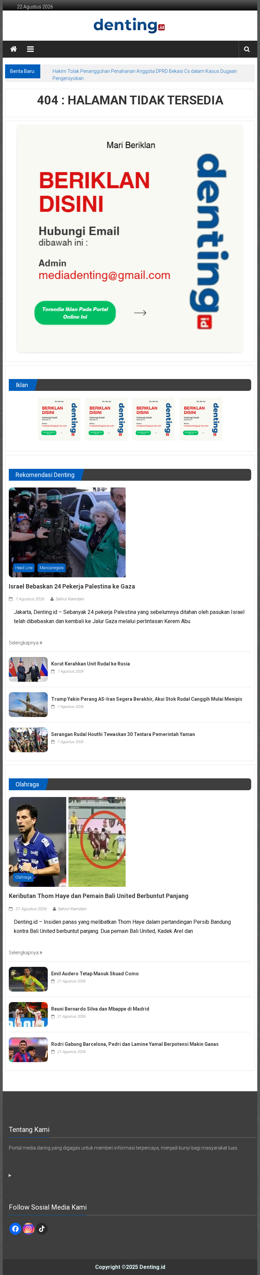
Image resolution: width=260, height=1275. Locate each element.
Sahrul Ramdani (69, 599)
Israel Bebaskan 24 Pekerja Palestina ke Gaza (72, 586)
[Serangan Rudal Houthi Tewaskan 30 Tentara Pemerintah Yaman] (28, 739)
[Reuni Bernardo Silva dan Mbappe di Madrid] (28, 1014)
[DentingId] (130, 25)
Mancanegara (52, 567)
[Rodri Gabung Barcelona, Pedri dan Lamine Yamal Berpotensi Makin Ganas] (28, 1049)
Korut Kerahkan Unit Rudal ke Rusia (90, 663)
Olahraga (23, 877)
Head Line (23, 567)
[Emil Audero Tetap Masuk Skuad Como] (28, 978)
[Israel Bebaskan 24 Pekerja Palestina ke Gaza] (67, 532)
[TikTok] (42, 1229)
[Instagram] (29, 1229)
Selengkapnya (24, 642)
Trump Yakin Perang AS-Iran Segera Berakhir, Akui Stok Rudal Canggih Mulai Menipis (146, 699)
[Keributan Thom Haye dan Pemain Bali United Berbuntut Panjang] (67, 841)
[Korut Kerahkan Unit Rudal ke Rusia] (28, 669)
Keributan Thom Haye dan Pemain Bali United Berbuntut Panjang (99, 895)
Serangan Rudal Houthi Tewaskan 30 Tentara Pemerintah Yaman (123, 734)
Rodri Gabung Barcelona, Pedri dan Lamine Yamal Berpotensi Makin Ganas (135, 1044)
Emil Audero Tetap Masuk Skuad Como (95, 973)
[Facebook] (15, 1229)
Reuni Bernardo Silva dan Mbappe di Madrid (100, 1009)
